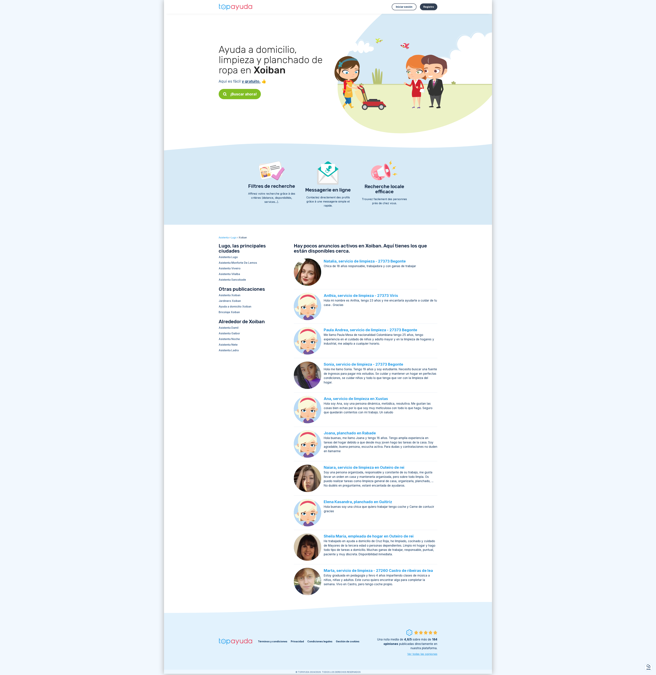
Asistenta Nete (228, 344)
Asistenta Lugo (228, 257)
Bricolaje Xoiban (229, 312)
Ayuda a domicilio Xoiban (235, 306)
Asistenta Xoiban (229, 295)
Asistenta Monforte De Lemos (238, 262)
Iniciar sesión (404, 6)
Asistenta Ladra (229, 350)
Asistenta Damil (228, 327)
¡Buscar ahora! (243, 94)
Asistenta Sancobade (232, 279)
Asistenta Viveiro (230, 268)
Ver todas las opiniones (422, 654)
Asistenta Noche (229, 339)
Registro (428, 6)
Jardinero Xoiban (230, 301)
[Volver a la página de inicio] (236, 6)
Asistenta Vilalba (229, 274)
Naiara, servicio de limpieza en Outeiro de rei (364, 467)
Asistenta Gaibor (229, 333)
